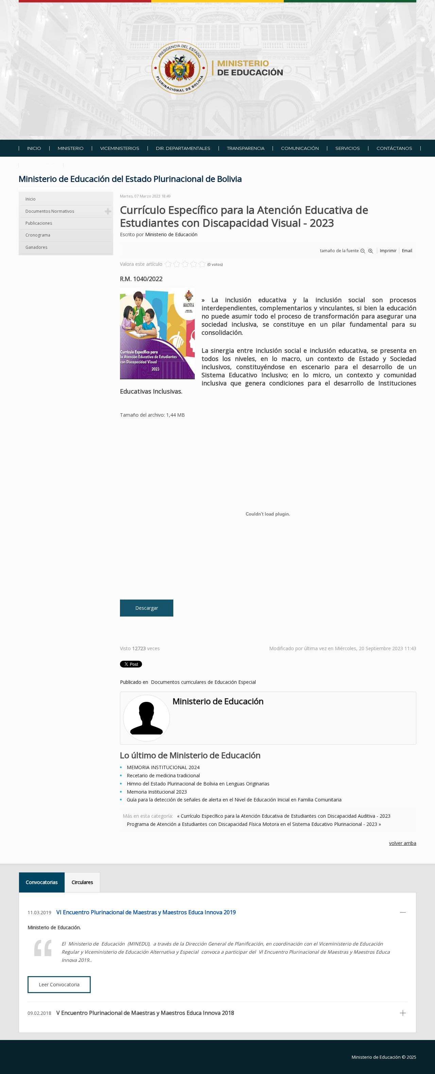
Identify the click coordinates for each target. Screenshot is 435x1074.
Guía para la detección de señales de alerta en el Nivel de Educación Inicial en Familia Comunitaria (234, 799)
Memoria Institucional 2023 (157, 792)
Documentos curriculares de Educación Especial (203, 682)
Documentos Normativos (49, 211)
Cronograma (37, 235)
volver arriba (402, 843)
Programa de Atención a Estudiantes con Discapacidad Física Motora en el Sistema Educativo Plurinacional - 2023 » (254, 824)
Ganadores (36, 247)
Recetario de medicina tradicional (163, 775)
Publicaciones (38, 223)
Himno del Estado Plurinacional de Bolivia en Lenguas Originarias (198, 783)
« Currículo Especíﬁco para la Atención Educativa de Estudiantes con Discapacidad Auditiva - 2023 (283, 816)
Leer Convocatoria (59, 984)
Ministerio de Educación (171, 234)
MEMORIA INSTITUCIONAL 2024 (163, 767)
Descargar (146, 608)
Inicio (30, 199)
